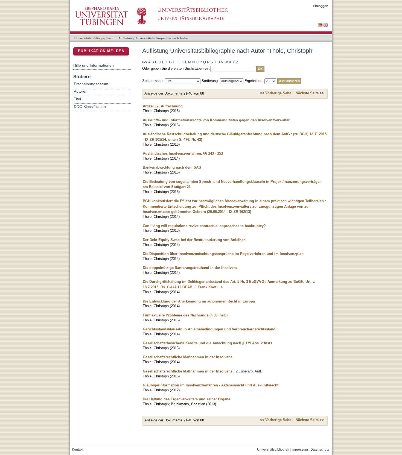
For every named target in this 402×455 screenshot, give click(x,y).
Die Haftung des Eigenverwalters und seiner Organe (186, 399)
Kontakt (77, 449)
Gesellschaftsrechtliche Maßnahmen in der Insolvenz (187, 357)
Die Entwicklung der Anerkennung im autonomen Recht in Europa (199, 301)
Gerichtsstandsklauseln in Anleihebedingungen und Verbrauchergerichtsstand (209, 329)
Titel (77, 99)
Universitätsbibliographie (92, 38)
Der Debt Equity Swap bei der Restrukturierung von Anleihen (194, 240)
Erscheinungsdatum (91, 84)
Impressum (300, 449)
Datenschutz (319, 449)
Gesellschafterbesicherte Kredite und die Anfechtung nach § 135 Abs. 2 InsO (207, 343)
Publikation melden (101, 51)
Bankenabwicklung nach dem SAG (172, 167)
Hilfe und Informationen (93, 65)
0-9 (144, 62)
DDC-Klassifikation (90, 107)
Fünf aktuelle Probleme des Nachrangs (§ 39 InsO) (185, 315)
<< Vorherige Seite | (276, 93)
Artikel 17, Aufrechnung (163, 106)
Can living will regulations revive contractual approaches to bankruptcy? (204, 226)
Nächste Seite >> (310, 93)
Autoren (81, 91)
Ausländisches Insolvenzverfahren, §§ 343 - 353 (183, 153)
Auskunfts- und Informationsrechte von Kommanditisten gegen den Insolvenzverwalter (216, 120)
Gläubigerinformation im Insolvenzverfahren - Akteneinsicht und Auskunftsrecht (210, 385)
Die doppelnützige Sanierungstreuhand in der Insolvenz (190, 268)
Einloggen (320, 6)
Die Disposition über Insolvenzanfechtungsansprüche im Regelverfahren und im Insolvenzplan (223, 254)
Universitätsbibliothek (273, 449)
